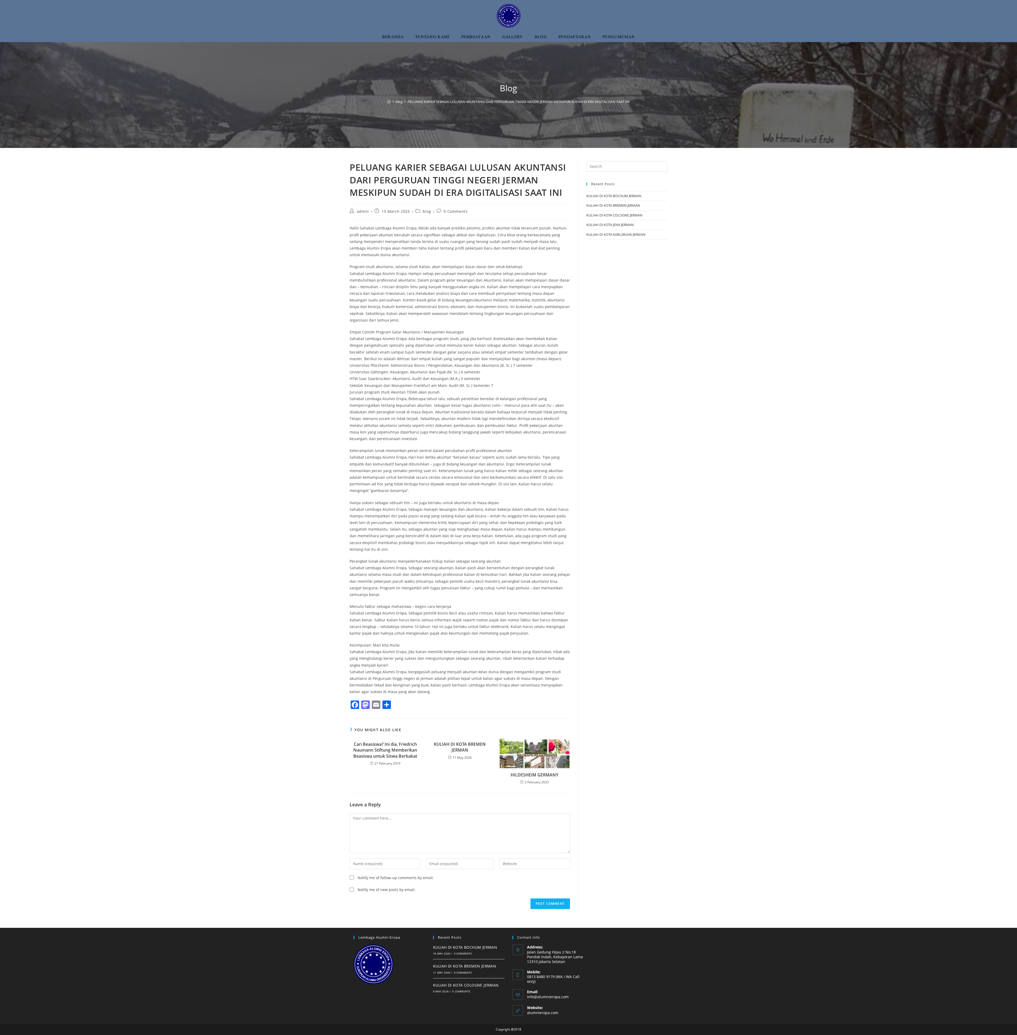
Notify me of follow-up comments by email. (396, 877)
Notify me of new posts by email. (387, 889)
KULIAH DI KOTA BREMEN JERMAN (460, 747)
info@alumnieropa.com (548, 996)
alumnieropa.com (542, 1012)
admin (363, 211)
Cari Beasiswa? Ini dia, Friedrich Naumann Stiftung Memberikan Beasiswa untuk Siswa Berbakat (385, 750)
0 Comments (455, 211)
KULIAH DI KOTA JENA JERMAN (610, 224)
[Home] (389, 101)
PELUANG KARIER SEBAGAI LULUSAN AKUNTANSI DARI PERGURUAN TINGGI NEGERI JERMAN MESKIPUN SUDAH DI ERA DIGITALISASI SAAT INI (519, 101)
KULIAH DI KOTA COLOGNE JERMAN (614, 215)
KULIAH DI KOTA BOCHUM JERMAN (613, 195)
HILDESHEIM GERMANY (534, 775)
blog (427, 211)
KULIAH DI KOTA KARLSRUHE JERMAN (615, 234)
